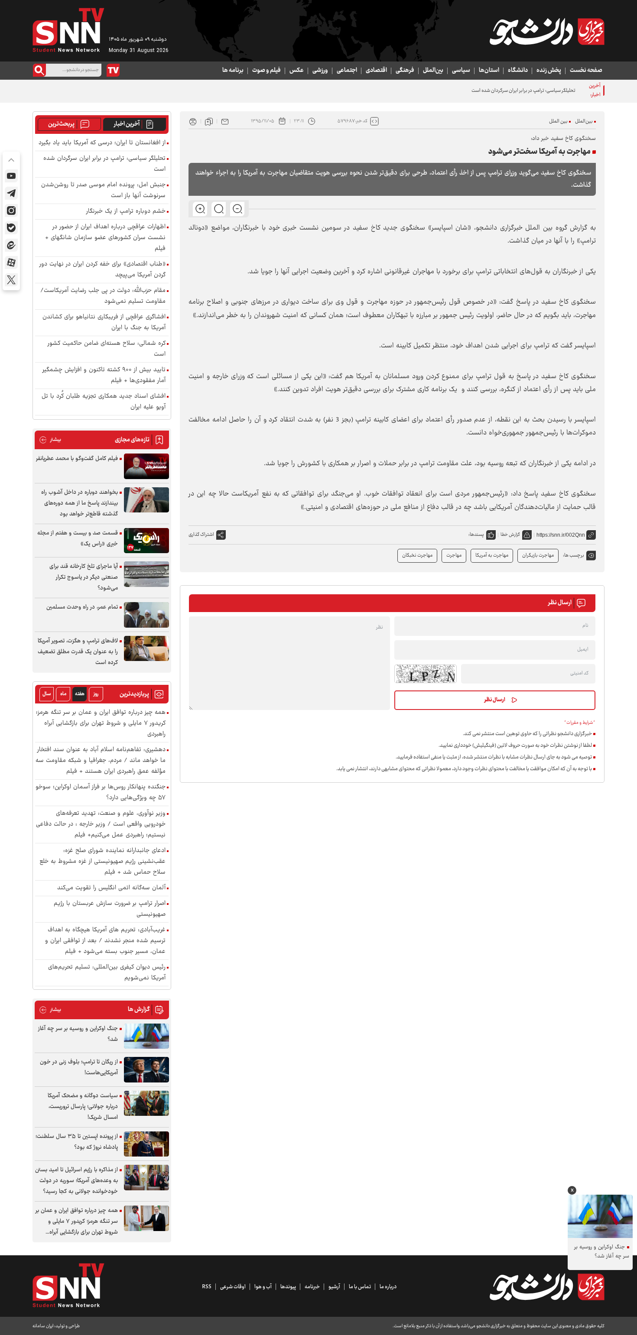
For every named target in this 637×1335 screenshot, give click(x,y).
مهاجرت (454, 555)
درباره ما (388, 1287)
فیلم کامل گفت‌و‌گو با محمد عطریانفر (77, 459)
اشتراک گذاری (201, 534)
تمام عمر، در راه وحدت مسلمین (82, 607)
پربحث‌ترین (61, 124)
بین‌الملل (433, 70)
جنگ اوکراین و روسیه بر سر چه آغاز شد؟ (78, 1034)
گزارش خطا (510, 535)
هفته (79, 694)
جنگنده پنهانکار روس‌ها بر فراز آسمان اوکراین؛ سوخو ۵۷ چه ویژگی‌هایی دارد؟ (101, 793)
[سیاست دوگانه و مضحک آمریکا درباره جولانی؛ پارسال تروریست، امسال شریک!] (146, 1103)
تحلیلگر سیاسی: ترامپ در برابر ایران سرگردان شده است (523, 90)
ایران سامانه (42, 1326)
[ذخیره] (209, 121)
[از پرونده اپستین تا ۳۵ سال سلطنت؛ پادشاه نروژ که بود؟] (146, 1144)
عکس (296, 70)
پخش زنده (548, 70)
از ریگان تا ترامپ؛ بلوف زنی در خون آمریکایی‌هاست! (79, 1067)
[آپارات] (11, 262)
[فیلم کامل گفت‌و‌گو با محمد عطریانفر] (146, 466)
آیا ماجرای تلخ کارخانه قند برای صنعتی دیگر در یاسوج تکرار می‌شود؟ (83, 577)
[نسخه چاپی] (192, 121)
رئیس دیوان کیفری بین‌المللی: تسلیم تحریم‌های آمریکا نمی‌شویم (107, 973)
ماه (63, 694)
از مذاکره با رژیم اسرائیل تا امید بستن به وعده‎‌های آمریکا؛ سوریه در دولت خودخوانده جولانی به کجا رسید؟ (76, 1181)
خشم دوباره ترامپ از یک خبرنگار (126, 211)
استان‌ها (489, 70)
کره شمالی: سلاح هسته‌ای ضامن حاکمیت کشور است (107, 349)
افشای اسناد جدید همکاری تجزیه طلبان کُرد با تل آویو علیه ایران (104, 402)
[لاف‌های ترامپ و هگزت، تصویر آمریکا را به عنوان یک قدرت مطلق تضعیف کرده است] (146, 648)
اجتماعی (347, 70)
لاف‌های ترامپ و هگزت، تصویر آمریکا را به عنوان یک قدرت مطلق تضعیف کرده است (78, 652)
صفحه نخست (586, 70)
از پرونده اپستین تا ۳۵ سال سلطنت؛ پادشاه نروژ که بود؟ (77, 1142)
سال (46, 694)
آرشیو (334, 1287)
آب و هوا (263, 1287)
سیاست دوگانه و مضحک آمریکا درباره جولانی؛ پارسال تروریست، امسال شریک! (83, 1107)
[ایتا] (11, 245)
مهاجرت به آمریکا (491, 555)
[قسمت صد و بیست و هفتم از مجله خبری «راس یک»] (146, 541)
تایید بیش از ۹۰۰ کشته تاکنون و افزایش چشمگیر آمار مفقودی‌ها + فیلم (104, 375)
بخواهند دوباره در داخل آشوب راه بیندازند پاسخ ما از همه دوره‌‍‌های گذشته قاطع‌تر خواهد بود (79, 503)
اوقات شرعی (233, 1287)
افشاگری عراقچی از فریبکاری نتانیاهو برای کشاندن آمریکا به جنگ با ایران (104, 323)
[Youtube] (11, 175)
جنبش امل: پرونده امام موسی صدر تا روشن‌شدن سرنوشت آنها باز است (103, 190)
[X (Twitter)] (11, 279)
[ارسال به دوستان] (225, 121)
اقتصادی (376, 70)
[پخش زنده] (113, 70)
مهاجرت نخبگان (417, 555)
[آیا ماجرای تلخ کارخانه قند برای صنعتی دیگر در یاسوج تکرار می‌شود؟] (146, 574)
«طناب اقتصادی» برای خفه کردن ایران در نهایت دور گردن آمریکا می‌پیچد (102, 270)
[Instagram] (11, 210)
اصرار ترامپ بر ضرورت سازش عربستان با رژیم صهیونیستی (110, 909)
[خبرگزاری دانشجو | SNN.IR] (546, 31)
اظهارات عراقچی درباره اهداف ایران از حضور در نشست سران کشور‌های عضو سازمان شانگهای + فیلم (105, 238)
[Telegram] (11, 193)
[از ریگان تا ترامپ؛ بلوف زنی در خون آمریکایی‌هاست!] (146, 1069)
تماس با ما (360, 1287)
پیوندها (288, 1287)
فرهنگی (405, 70)
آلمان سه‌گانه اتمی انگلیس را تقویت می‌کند (111, 888)
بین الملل (558, 121)
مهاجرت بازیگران (538, 555)
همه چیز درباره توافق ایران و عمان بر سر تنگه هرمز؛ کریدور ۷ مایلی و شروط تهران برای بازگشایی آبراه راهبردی (101, 723)
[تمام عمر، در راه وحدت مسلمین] (146, 615)
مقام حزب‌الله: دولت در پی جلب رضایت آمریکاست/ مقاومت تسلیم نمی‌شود (103, 296)
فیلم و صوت (266, 70)
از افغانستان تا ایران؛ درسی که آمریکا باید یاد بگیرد (102, 143)
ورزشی (320, 70)
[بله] (11, 227)
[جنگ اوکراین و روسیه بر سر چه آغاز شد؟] (146, 1036)
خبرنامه (312, 1287)
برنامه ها (233, 70)
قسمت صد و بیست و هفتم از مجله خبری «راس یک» (77, 538)
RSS (206, 1287)
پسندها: (476, 534)
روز (96, 694)
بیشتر (50, 440)
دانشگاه (518, 70)
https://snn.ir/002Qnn (560, 535)
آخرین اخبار (127, 124)
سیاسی (461, 70)
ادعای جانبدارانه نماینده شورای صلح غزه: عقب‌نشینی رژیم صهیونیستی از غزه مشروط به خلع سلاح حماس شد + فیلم (102, 862)
